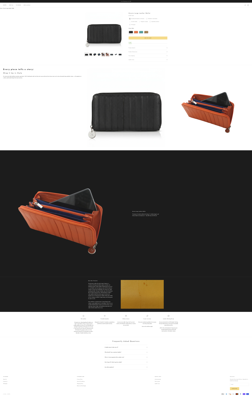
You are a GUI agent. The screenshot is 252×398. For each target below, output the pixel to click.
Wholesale (5, 383)
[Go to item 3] (95, 54)
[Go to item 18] (112, 54)
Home (1, 8)
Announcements (158, 379)
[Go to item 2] (91, 54)
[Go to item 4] (99, 54)
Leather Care (157, 383)
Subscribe (234, 388)
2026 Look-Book (27, 5)
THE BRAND (18, 5)
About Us (5, 379)
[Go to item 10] (107, 54)
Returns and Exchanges (81, 385)
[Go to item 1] (86, 54)
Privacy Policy (79, 379)
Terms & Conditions (81, 381)
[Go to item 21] (120, 54)
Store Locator (157, 381)
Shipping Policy (80, 383)
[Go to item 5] (103, 54)
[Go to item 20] (116, 54)
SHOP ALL (11, 5)
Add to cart (148, 38)
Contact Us (5, 381)
